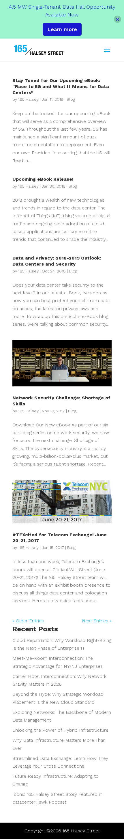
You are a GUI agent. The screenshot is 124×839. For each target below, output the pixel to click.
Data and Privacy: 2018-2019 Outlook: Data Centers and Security (56, 261)
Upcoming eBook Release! (43, 179)
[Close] (117, 19)
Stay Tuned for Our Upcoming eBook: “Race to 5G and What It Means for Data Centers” (60, 86)
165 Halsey (28, 99)
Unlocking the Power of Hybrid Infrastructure (60, 730)
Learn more (62, 29)
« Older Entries (28, 620)
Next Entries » (97, 620)
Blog (71, 99)
